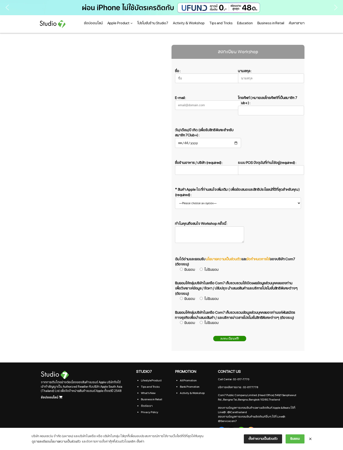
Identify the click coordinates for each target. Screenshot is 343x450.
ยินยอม (295, 438)
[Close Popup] (310, 439)
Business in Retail (151, 399)
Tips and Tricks (150, 387)
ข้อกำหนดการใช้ (258, 259)
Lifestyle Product (151, 380)
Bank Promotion (190, 387)
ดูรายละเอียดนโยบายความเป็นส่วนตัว (56, 441)
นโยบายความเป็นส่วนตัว (223, 259)
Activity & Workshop (192, 393)
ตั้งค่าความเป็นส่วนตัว (262, 438)
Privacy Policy (149, 412)
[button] (171, 7)
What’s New (148, 393)
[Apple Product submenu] (131, 23)
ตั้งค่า (140, 441)
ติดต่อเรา (146, 406)
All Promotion (188, 380)
